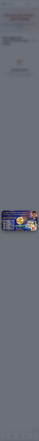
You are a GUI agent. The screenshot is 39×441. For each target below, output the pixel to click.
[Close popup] (34, 213)
